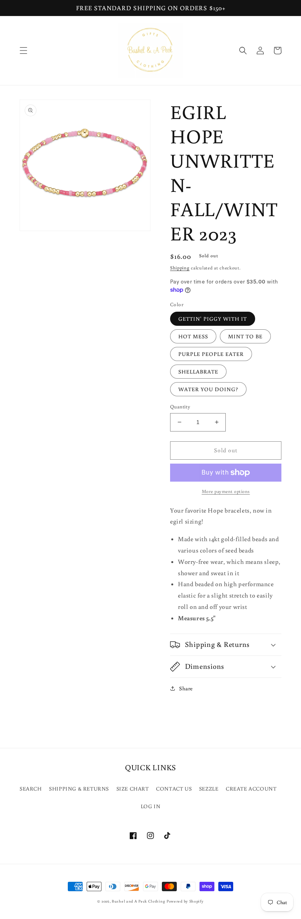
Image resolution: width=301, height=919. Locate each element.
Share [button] (186, 688)
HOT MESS (193, 336)
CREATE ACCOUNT (251, 788)
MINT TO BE (245, 336)
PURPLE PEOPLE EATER (211, 353)
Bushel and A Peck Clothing (138, 901)
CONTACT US (174, 788)
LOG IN (151, 806)
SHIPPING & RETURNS (79, 788)
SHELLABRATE (198, 371)
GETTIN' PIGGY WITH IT (212, 318)
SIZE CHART (132, 788)
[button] (23, 50)
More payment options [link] (226, 491)
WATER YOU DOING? (208, 389)
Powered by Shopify (185, 901)
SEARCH (31, 788)
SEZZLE (209, 788)
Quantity (180, 406)
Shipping (180, 268)
